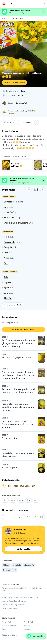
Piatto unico (17, 18)
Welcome (27, 629)
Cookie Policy (29, 622)
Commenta (26, 122)
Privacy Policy (7, 622)
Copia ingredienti (14, 305)
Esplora (4, 629)
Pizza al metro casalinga (11, 608)
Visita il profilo (23, 549)
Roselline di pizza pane (10, 594)
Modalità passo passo (16, 82)
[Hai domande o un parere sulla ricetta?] (21, 517)
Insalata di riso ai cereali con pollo (14, 601)
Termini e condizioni (9, 625)
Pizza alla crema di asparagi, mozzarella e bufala (20, 597)
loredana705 (21, 103)
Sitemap (27, 625)
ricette (5, 18)
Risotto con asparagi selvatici (13, 605)
